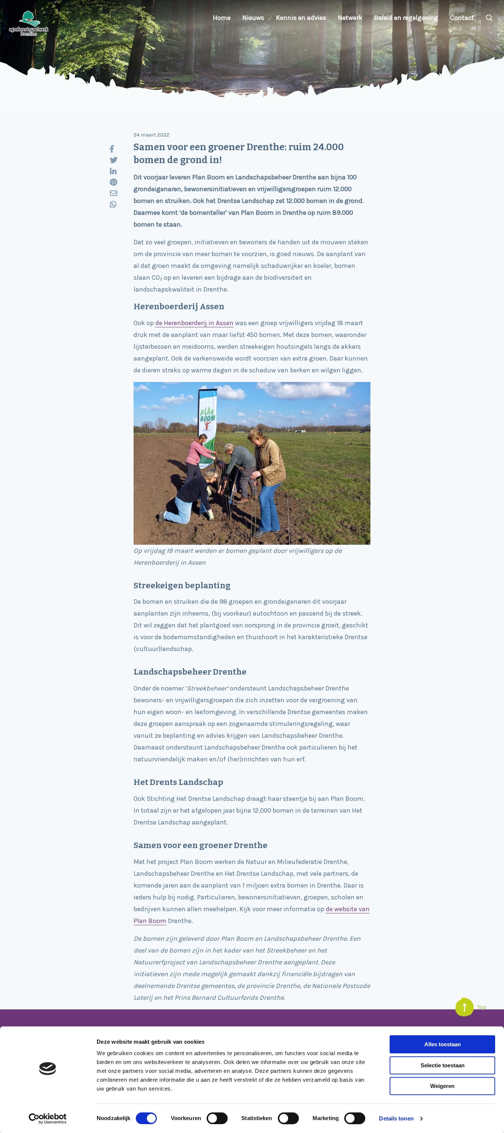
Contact (462, 18)
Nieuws (253, 18)
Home (222, 18)
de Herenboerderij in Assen (194, 323)
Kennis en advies (301, 18)
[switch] (217, 1118)
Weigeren (442, 1086)
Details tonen (396, 1118)
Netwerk (350, 18)
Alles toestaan (442, 1044)
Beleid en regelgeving (406, 18)
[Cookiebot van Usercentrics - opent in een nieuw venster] (47, 1118)
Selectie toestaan (443, 1065)
